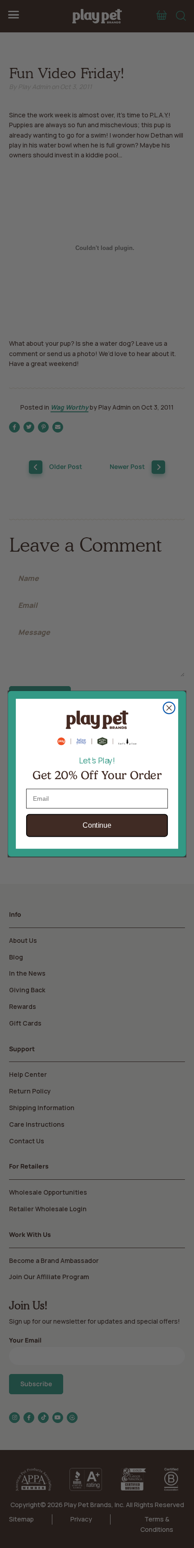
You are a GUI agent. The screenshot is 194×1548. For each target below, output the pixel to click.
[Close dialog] (169, 708)
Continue (97, 826)
